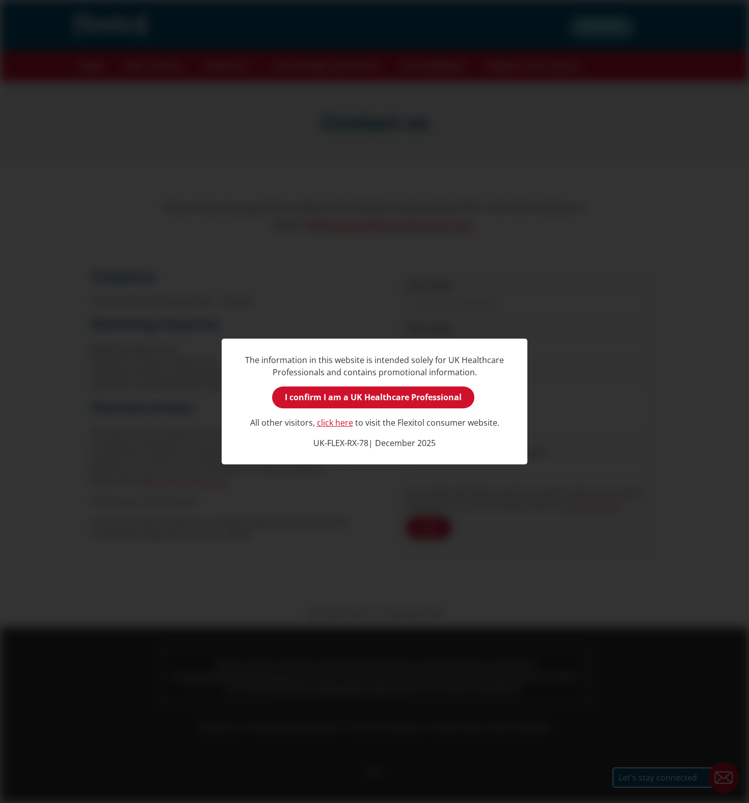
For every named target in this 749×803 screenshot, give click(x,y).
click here (335, 422)
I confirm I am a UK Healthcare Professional (373, 397)
